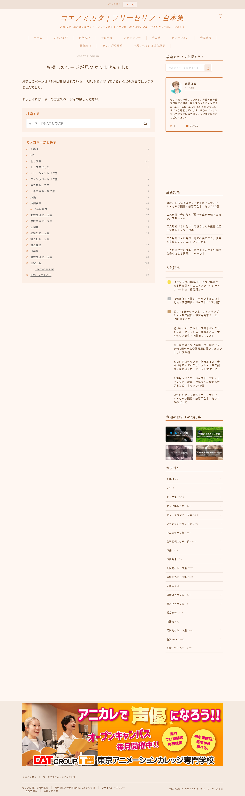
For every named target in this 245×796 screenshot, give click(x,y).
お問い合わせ (51, 791)
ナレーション (180, 37)
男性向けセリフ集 (89, 257)
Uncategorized (92, 268)
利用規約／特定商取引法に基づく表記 (75, 788)
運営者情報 (31, 791)
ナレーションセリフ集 (89, 173)
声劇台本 (89, 203)
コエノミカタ (29, 777)
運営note (85, 45)
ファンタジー (132, 37)
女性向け (107, 37)
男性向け (84, 37)
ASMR (89, 149)
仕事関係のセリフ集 (89, 191)
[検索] (207, 67)
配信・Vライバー (89, 274)
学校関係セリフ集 (89, 221)
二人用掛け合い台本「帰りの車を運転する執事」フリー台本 (194, 216)
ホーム (38, 37)
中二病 (156, 37)
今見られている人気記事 (149, 45)
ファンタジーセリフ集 (89, 179)
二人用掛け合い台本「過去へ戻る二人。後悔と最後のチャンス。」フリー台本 (194, 240)
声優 (89, 197)
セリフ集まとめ (89, 167)
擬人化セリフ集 (89, 239)
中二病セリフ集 (89, 185)
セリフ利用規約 (112, 45)
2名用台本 (92, 209)
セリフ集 (89, 161)
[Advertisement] (194, 160)
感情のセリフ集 (89, 233)
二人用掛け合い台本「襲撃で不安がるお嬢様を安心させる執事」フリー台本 (194, 252)
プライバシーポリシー (113, 788)
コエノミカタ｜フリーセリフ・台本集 (122, 18)
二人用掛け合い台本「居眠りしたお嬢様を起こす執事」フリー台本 (194, 228)
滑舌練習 (205, 37)
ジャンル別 (60, 37)
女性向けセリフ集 (89, 215)
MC (89, 155)
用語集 (89, 251)
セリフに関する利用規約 (35, 788)
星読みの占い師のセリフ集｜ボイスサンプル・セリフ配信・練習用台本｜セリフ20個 (193, 205)
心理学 (89, 227)
